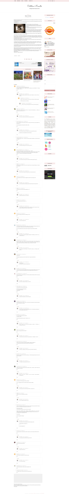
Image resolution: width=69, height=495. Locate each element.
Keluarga (28, 14)
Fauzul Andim (18, 254)
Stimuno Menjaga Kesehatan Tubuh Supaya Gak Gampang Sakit (50, 105)
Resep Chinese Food (19, 121)
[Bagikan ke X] (26, 59)
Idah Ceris (18, 314)
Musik (51, 124)
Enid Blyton (53, 119)
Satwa (53, 127)
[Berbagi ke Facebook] (24, 59)
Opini (49, 125)
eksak (17, 329)
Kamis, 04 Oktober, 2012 (25, 348)
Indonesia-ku (52, 120)
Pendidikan (45, 126)
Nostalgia (45, 125)
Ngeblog (53, 124)
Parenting (53, 125)
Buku (47, 118)
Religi (53, 126)
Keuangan (51, 123)
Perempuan (48, 126)
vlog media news (19, 273)
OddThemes (42, 493)
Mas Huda (18, 213)
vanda (17, 176)
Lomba (48, 124)
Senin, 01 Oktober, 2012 (22, 430)
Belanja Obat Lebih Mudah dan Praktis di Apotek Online (51, 108)
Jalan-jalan (52, 121)
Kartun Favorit (49, 100)
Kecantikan (46, 122)
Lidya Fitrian (18, 442)
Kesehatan (46, 123)
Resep (45, 127)
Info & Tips (46, 121)
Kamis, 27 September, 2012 (25, 121)
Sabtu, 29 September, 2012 (24, 341)
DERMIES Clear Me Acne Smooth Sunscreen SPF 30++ (50, 112)
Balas (17, 106)
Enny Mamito (23, 103)
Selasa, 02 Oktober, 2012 (23, 442)
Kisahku (54, 123)
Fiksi (46, 120)
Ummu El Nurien (18, 286)
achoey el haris (19, 341)
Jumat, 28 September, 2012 (28, 103)
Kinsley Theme (33, 493)
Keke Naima (18, 301)
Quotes (51, 126)
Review (49, 127)
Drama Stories (49, 119)
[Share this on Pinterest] (28, 59)
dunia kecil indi (18, 366)
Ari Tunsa (18, 430)
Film (48, 120)
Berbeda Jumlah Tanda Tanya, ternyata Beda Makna (50, 97)
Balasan (18, 92)
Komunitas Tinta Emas (19, 137)
